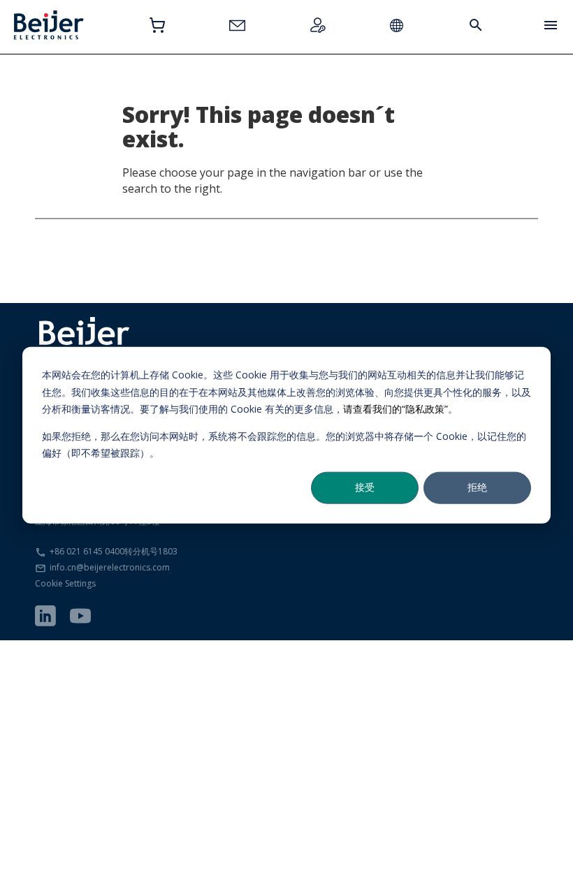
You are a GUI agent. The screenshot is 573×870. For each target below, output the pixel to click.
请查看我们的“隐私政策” (395, 408)
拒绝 (477, 487)
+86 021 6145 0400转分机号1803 (113, 551)
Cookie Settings (65, 583)
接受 (365, 487)
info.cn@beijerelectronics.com (110, 567)
